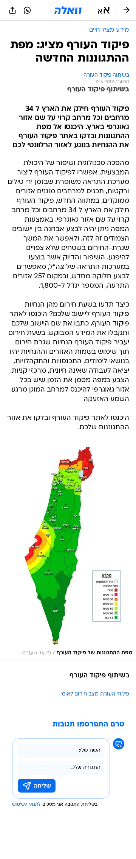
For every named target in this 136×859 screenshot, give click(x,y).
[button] (104, 10)
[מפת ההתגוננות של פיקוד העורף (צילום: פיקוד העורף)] (68, 552)
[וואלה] (68, 10)
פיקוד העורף (115, 694)
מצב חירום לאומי (79, 694)
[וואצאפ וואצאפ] (27, 10)
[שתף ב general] (12, 10)
